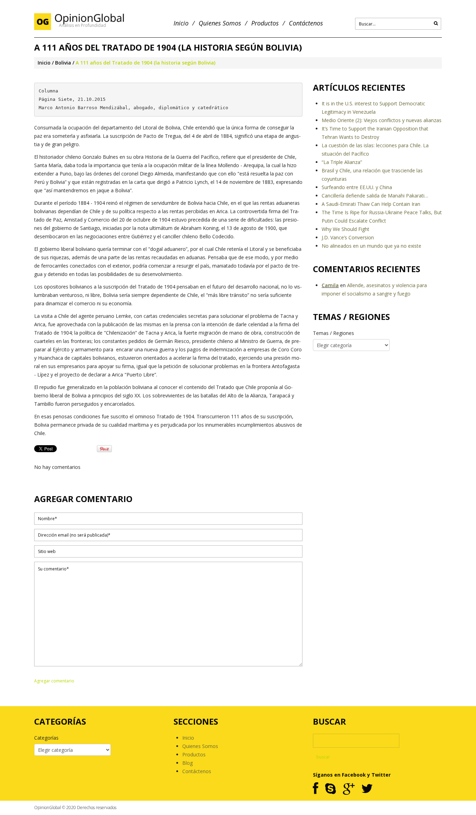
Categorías (46, 737)
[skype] (330, 789)
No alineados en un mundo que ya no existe (371, 245)
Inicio (181, 23)
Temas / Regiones (333, 333)
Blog (187, 763)
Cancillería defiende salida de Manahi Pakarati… (375, 195)
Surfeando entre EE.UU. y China (357, 187)
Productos (265, 23)
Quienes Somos (220, 23)
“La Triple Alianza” (342, 162)
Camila (330, 285)
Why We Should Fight (345, 229)
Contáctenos (306, 23)
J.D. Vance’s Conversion (348, 237)
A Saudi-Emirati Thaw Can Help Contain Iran (371, 204)
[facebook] (315, 789)
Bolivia (63, 62)
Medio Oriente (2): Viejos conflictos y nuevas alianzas (382, 120)
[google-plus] (348, 789)
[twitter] (367, 789)
